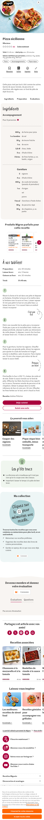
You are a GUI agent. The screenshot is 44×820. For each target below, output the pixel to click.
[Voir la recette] (11, 663)
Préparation (22, 99)
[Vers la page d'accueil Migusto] (8, 2)
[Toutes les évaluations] (7, 46)
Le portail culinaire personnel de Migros (17, 730)
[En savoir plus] (11, 441)
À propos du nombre (18, 120)
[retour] (4, 10)
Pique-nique (33, 61)
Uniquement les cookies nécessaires (22, 811)
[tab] (22, 776)
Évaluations (35, 99)
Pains (6, 61)
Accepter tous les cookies (22, 817)
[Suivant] (39, 242)
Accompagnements (18, 61)
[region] (22, 803)
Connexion (24, 556)
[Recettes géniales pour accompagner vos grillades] (31, 708)
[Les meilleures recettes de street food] (11, 708)
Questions (28, 599)
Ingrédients (9, 99)
